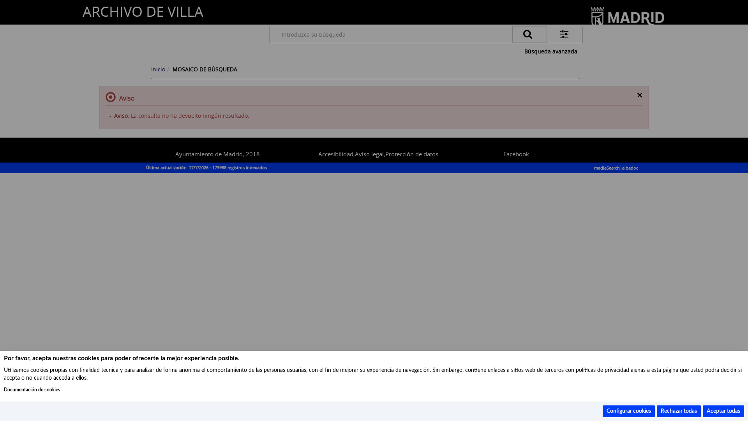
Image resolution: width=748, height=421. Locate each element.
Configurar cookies (629, 411)
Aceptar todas (723, 411)
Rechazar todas (679, 411)
